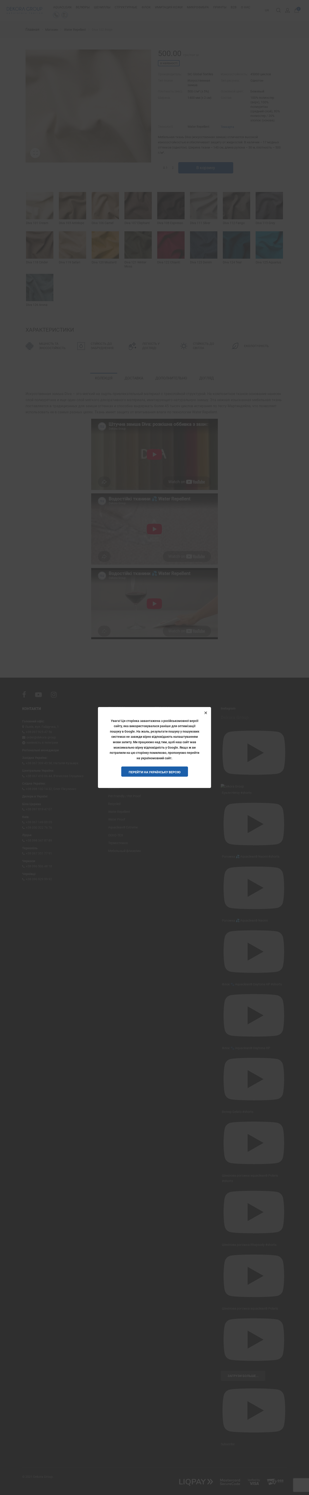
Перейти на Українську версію (155, 772)
